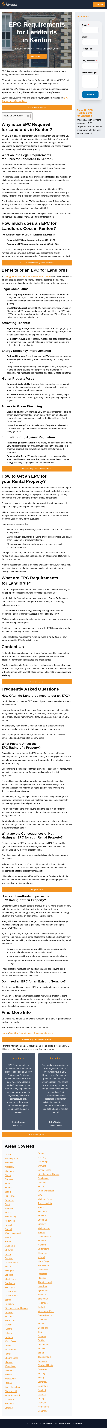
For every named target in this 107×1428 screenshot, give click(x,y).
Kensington (10, 1287)
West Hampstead (13, 1233)
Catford (41, 1307)
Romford (42, 1390)
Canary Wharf (44, 1236)
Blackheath (43, 1299)
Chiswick (9, 1250)
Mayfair (8, 1325)
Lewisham (42, 1286)
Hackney (42, 1157)
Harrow (5, 1033)
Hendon (8, 1188)
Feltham (8, 1383)
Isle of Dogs (43, 1261)
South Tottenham (12, 1387)
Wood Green (10, 1341)
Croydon (42, 1336)
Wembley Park (16, 1033)
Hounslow (9, 1304)
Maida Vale (10, 1246)
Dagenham (43, 1386)
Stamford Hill (11, 1391)
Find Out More (36, 682)
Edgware (9, 1179)
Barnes (8, 1300)
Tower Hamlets (45, 1203)
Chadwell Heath (45, 1365)
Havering (42, 1394)
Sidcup (41, 1378)
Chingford (42, 1253)
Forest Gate (43, 1265)
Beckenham (43, 1344)
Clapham (9, 1408)
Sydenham (43, 1290)
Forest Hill (42, 1274)
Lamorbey (42, 1382)
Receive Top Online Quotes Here (36, 469)
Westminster (10, 1366)
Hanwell (8, 1225)
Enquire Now (37, 890)
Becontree (42, 1361)
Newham (42, 1295)
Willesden (9, 1208)
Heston (8, 1266)
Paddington (10, 1283)
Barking (41, 1340)
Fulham (8, 1329)
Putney (8, 1354)
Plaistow (42, 1278)
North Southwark (12, 1395)
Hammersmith (11, 1262)
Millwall (41, 1257)
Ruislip (8, 1212)
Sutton (41, 1324)
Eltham (41, 1353)
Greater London (45, 1315)
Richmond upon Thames (16, 1308)
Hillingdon (9, 1271)
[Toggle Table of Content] (27, 116)
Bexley (41, 1398)
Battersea (9, 1370)
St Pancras (10, 1320)
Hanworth (9, 1399)
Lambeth (42, 1182)
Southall (8, 1229)
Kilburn (8, 1237)
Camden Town (11, 1291)
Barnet (8, 1242)
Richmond (9, 1316)
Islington (9, 1362)
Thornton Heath (45, 1282)
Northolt (8, 1183)
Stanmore (48, 1033)
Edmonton (9, 1404)
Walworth (42, 1166)
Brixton (41, 1186)
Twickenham (10, 1350)
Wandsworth (10, 1379)
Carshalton (43, 1319)
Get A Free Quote (36, 1135)
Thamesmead (44, 1357)
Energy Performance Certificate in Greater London (28, 276)
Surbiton (42, 1216)
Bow (40, 1195)
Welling (41, 1373)
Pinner (8, 1175)
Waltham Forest (45, 1199)
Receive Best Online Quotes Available (37, 263)
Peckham (42, 1211)
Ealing (8, 1192)
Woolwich (42, 1349)
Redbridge (43, 1303)
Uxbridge (9, 1275)
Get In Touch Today (37, 108)
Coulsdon (42, 1369)
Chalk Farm (10, 1279)
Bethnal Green (44, 1170)
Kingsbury (38, 1033)
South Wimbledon (46, 1191)
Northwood (10, 1221)
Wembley (28, 1033)
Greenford (9, 1200)
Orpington (42, 1403)
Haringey (9, 1337)
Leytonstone (43, 1249)
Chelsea (9, 1345)
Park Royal (10, 1196)
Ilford (40, 1332)
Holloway (9, 1312)
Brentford (9, 1258)
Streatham (42, 1220)
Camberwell (43, 1178)
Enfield (41, 1153)
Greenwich (43, 1270)
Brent (7, 1204)
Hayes (8, 1254)
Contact (99, 4)
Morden (41, 1232)
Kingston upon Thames (48, 1174)
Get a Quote (35, 56)
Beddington (43, 1328)
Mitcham (42, 1245)
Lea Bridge (43, 1162)
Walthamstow (44, 1228)
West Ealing (10, 1217)
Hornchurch (43, 1407)
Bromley (42, 1224)
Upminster (42, 1411)
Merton (41, 1207)
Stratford (42, 1241)
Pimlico (8, 1374)
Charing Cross (11, 1358)
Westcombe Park (46, 1311)
